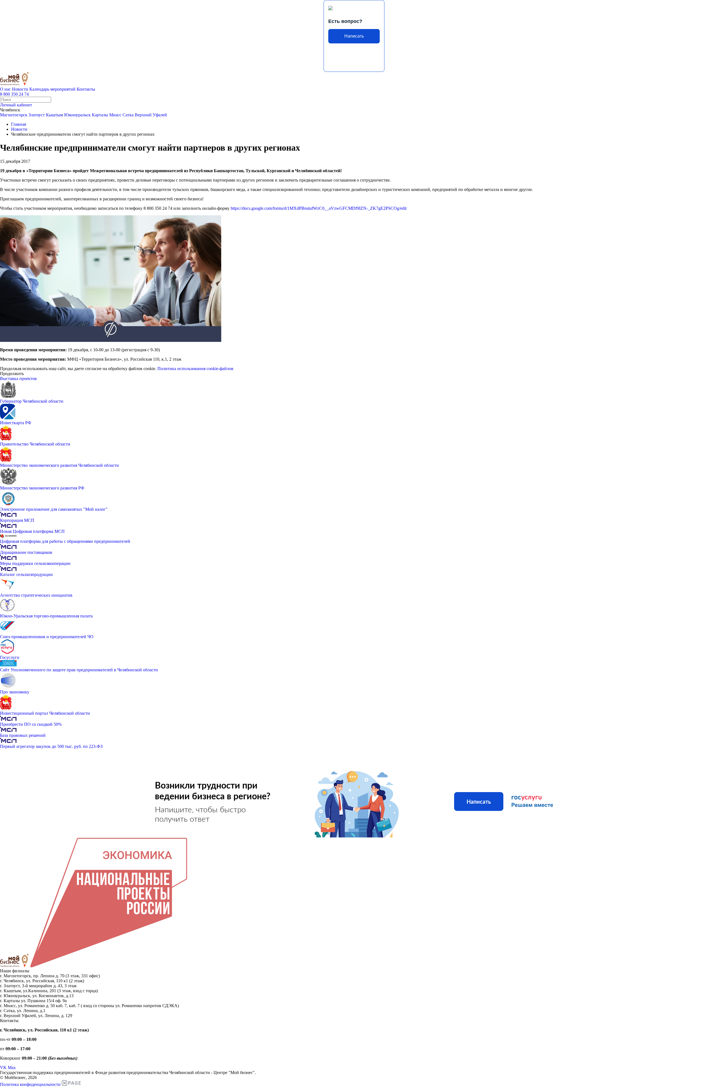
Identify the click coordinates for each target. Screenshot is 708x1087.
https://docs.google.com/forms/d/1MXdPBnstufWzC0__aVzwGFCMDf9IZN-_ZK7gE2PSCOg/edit (319, 208)
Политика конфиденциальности (30, 1084)
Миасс (115, 114)
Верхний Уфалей (151, 114)
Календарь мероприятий (52, 89)
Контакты (86, 89)
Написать (354, 36)
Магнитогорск (13, 114)
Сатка (128, 114)
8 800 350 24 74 (14, 94)
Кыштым (54, 114)
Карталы (100, 114)
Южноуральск (77, 114)
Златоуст (36, 114)
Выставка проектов (18, 378)
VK (3, 1067)
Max (12, 1067)
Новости (20, 89)
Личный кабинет (16, 105)
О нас (5, 89)
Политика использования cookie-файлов (195, 368)
